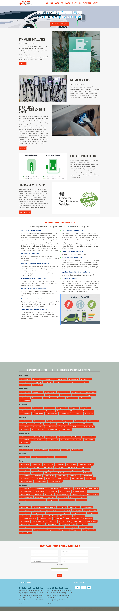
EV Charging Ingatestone (26, 530)
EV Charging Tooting (25, 397)
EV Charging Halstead (87, 518)
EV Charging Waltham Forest (38, 429)
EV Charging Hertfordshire (53, 488)
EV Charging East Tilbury (26, 532)
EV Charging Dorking (48, 464)
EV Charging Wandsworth (53, 429)
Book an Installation (25, 212)
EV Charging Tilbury (58, 518)
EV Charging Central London (88, 436)
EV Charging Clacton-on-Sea (90, 510)
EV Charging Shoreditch (37, 426)
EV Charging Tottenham (38, 413)
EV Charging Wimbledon (90, 395)
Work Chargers (65, 3)
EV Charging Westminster (39, 439)
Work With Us (87, 3)
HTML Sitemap (97, 609)
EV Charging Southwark (85, 397)
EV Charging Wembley (61, 379)
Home (46, 3)
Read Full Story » (22, 604)
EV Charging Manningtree (71, 527)
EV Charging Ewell (24, 467)
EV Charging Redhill (59, 467)
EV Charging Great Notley (26, 524)
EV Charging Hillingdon (85, 379)
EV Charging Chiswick (38, 436)
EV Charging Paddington (25, 436)
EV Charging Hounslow (76, 392)
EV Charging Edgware (37, 408)
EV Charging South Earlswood (55, 481)
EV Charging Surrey (60, 464)
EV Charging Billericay (51, 513)
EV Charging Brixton (60, 397)
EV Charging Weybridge (85, 467)
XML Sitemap (90, 609)
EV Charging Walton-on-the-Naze (72, 518)
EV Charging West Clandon (26, 481)
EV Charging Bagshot (90, 478)
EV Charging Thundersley (65, 510)
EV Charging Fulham (62, 436)
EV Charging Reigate (25, 473)
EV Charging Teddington (50, 392)
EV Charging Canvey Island (38, 513)
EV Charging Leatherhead (72, 467)
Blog (80, 3)
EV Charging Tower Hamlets (51, 426)
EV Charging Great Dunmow (90, 521)
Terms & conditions (83, 609)
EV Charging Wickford (64, 513)
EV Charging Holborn (89, 439)
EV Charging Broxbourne (80, 488)
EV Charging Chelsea (50, 436)
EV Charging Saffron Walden (45, 518)
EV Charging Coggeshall (62, 530)
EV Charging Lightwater (25, 478)
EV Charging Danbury (82, 524)
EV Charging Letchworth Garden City (77, 497)
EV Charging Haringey (61, 410)
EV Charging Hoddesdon (40, 491)
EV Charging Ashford (25, 470)
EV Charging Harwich (36, 515)
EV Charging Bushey (39, 497)
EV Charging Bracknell (60, 457)
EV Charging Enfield (50, 410)
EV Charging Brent (89, 413)
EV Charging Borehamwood (26, 497)
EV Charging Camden (25, 442)
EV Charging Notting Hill (53, 439)
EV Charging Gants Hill (39, 421)
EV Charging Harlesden (77, 413)
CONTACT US (22, 63)
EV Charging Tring (38, 494)
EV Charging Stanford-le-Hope (78, 513)
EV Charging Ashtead (86, 473)
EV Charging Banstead (61, 475)
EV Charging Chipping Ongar (57, 527)
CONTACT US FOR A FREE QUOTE (59, 24)
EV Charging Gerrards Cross (41, 449)
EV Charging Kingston (37, 392)
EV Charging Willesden (64, 413)
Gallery (74, 3)
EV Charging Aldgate (65, 426)
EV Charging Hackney (66, 429)
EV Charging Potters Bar (67, 488)
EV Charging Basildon (25, 510)
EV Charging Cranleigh (74, 475)
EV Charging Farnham (60, 470)
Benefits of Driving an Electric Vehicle (57, 588)
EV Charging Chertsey (25, 475)
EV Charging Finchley (38, 410)
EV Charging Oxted (37, 475)
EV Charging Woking (71, 464)
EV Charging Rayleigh (37, 510)
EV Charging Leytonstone (26, 421)
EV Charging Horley (71, 470)
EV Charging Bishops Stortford (62, 494)
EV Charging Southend (25, 507)
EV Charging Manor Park (80, 421)
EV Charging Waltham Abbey (65, 515)
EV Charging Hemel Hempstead (79, 491)
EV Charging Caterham (37, 473)
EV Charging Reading (36, 457)
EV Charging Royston (62, 497)
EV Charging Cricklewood (51, 413)
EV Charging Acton (83, 382)
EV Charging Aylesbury (76, 449)
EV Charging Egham (36, 470)
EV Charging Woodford (25, 413)
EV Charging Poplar (76, 426)
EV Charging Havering (74, 423)
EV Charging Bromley (25, 395)
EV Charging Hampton (25, 392)
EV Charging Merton (48, 397)
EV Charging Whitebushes (40, 481)
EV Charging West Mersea (52, 524)
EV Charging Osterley (49, 379)
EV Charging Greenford (25, 379)
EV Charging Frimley (49, 473)
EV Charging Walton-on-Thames (85, 464)
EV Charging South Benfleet (50, 510)
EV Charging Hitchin (53, 491)
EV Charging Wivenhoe (39, 524)
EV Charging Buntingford (77, 494)
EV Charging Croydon (36, 397)
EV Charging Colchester (87, 507)
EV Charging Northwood (25, 410)
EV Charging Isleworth (25, 385)
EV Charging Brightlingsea (64, 521)
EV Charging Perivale (73, 379)
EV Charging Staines (48, 470)
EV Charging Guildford (36, 464)
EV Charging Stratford (93, 421)
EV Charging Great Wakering (86, 527)
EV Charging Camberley (47, 467)
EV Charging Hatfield (81, 500)
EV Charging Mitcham (65, 395)
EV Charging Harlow (37, 507)
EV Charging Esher (35, 467)
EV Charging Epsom (25, 464)
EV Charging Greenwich (50, 423)
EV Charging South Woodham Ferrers (28, 518)
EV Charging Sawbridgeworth (92, 494)
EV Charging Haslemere (49, 475)
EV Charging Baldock (51, 497)
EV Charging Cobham (61, 473)
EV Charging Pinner (74, 408)
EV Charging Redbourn (52, 500)
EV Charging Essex (62, 507)
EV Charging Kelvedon (75, 530)
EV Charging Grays (77, 510)
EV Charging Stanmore (25, 408)
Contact (95, 3)
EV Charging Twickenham (63, 392)
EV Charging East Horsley (77, 478)
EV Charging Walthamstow (66, 421)
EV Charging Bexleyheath (90, 392)
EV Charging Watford (25, 488)
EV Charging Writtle (38, 530)
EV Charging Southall (37, 385)
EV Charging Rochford (78, 515)
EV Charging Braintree (25, 513)
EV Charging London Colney (39, 500)
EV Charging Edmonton (87, 410)
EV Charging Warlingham (87, 475)
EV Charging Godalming (83, 470)
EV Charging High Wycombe (26, 449)
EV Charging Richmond (25, 400)
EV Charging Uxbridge (25, 382)
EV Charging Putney (65, 439)
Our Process (76, 609)
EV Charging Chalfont (54, 449)
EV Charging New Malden (38, 395)
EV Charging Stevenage (65, 491)
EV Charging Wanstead (88, 426)
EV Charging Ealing (37, 382)
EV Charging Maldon (25, 515)
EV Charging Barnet (85, 408)
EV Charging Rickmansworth (38, 488)
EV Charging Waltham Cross (26, 491)
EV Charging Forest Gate (52, 421)
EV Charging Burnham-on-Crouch (68, 524)
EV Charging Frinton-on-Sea (89, 530)
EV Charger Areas (68, 609)
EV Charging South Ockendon (50, 515)
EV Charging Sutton (77, 395)
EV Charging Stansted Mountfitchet (28, 527)
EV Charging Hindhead (38, 478)
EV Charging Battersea (72, 397)
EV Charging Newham (62, 423)
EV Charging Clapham (25, 423)
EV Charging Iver (65, 449)
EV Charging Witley (50, 478)
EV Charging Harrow (49, 408)
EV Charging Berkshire (48, 457)
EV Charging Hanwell (72, 382)
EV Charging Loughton (37, 423)
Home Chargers (54, 3)
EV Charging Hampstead (74, 410)
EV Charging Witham (92, 513)
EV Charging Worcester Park (52, 395)
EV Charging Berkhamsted (26, 494)
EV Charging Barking (25, 429)
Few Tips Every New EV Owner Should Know (31, 588)
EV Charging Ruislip (37, 379)
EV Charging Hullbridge (43, 527)
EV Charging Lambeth (25, 426)
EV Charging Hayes (48, 382)
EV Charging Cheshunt (93, 488)
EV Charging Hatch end (62, 408)
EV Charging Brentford (59, 382)
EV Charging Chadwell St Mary (38, 521)
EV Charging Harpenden (25, 500)
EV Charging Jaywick (50, 530)
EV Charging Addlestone (73, 473)
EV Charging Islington (77, 439)
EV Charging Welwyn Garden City (67, 500)
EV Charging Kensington (25, 439)
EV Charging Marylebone (75, 436)
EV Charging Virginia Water (63, 478)
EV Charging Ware (49, 494)
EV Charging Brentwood (74, 507)
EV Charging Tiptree (52, 521)
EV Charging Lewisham (87, 423)
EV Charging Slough (25, 457)
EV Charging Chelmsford (50, 507)
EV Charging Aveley (77, 521)
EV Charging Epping (25, 521)
